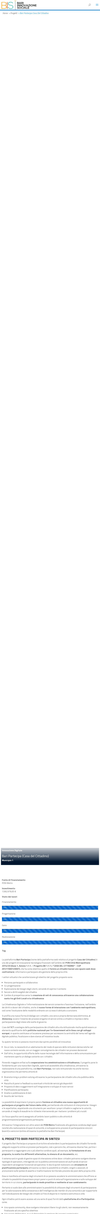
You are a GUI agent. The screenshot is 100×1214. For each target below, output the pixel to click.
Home (5, 13)
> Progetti (13, 13)
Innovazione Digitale (12, 850)
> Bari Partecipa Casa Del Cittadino (33, 13)
